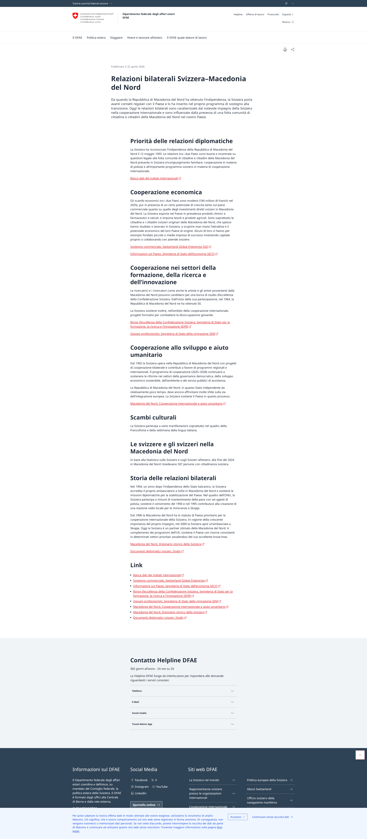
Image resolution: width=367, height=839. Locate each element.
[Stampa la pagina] (285, 49)
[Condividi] (292, 49)
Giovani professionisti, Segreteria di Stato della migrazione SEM (172, 334)
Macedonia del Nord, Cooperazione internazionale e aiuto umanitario (176, 403)
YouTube (162, 787)
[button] (288, 14)
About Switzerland (259, 789)
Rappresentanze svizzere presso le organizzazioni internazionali (205, 793)
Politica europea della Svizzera (267, 780)
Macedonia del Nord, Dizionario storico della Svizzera (165, 544)
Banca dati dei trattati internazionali (154, 178)
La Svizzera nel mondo (204, 780)
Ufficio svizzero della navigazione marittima (262, 800)
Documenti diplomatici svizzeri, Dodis (155, 551)
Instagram (142, 787)
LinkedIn (140, 793)
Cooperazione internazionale (208, 807)
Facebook (141, 780)
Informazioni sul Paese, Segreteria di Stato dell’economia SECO (172, 254)
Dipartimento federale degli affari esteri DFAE (149, 15)
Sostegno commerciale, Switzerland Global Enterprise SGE (169, 247)
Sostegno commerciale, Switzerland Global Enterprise (169, 580)
